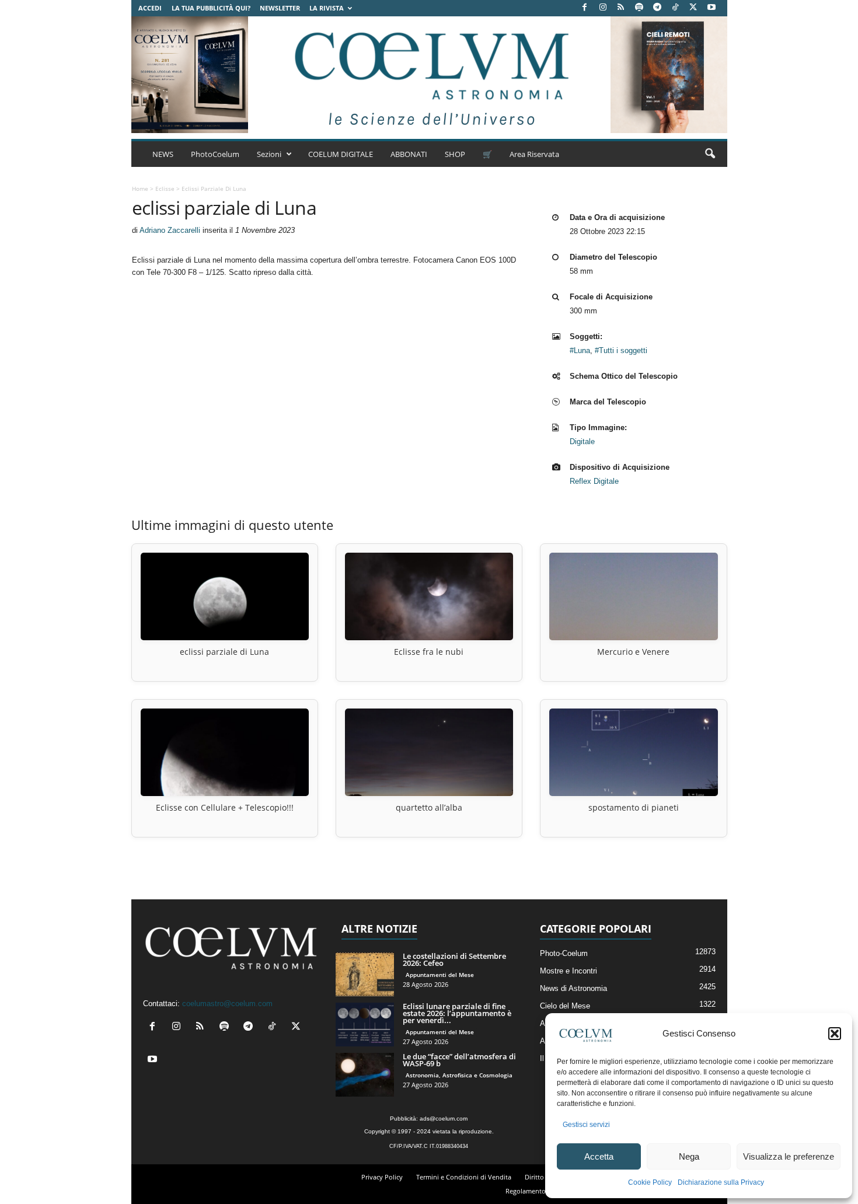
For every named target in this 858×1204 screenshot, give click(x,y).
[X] (693, 8)
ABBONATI (408, 154)
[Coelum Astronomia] (429, 74)
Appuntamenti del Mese (440, 975)
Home (140, 188)
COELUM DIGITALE (340, 154)
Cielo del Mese (565, 1005)
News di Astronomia (573, 988)
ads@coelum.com (444, 1118)
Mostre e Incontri (568, 970)
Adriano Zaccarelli (169, 230)
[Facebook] (585, 8)
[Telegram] (657, 8)
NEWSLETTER (280, 8)
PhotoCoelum (215, 154)
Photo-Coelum (564, 953)
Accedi (150, 8)
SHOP (455, 154)
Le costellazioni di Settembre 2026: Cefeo (454, 959)
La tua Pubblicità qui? (211, 8)
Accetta (598, 1156)
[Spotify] (639, 8)
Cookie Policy (650, 1182)
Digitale (582, 441)
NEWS (162, 154)
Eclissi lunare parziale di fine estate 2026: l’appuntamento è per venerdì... (457, 1013)
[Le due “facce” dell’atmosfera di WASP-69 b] (365, 1075)
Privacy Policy (382, 1176)
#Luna (580, 350)
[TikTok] (675, 8)
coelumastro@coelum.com (227, 1003)
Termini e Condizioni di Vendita (463, 1176)
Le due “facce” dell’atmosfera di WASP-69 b (459, 1060)
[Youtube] (711, 8)
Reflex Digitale (594, 481)
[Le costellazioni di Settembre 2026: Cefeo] (365, 974)
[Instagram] (603, 8)
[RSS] (621, 8)
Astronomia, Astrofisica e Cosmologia (459, 1075)
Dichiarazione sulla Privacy (721, 1182)
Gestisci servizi (586, 1125)
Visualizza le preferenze (788, 1156)
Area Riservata (534, 154)
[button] (834, 1033)
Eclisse (165, 188)
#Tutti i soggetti (621, 350)
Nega (689, 1156)
